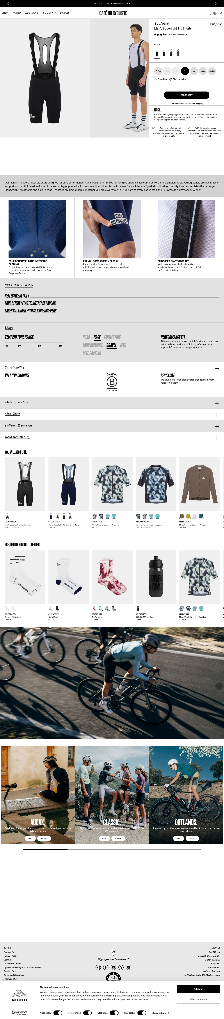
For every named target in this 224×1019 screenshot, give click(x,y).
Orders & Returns (12, 963)
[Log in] (214, 12)
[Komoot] (129, 967)
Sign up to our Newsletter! (113, 959)
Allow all (198, 989)
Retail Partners (213, 960)
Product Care (10, 971)
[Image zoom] (45, 78)
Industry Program (211, 971)
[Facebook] (106, 967)
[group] (25, 493)
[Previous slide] (8, 3)
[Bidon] (156, 577)
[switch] (87, 1012)
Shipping (8, 960)
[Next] (217, 798)
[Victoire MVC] (70, 516)
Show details (159, 1013)
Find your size (179, 79)
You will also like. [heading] (16, 452)
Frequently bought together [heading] (22, 544)
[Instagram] (98, 967)
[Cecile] (25, 484)
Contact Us (9, 952)
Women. (44, 838)
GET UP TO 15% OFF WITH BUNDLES (112, 3)
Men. (30, 838)
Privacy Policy (10, 979)
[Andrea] (199, 484)
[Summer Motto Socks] (25, 577)
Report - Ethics (11, 956)
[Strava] (121, 967)
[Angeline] (112, 484)
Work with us (214, 967)
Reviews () (182, 34)
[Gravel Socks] (68, 577)
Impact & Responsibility (209, 956)
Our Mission (214, 952)
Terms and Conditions (14, 975)
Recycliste (215, 963)
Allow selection (198, 999)
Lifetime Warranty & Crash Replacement (23, 967)
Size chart (162, 79)
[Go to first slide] (216, 3)
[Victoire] (68, 484)
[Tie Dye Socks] (112, 577)
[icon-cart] (220, 12)
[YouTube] (113, 967)
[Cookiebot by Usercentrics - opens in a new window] (19, 1013)
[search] (208, 12)
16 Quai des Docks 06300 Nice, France (202, 975)
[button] (186, 95)
